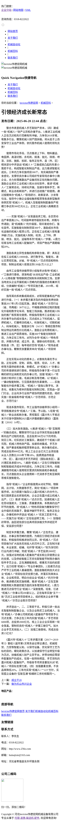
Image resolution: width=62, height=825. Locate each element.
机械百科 (13, 51)
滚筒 (22, 818)
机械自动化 (14, 44)
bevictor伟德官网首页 (13, 711)
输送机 (30, 818)
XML (28, 10)
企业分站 (6, 10)
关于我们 (13, 37)
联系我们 (13, 57)
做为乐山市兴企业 (21, 684)
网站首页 (13, 31)
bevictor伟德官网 (29, 103)
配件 (36, 818)
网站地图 (18, 10)
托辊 (17, 818)
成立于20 (16, 680)
